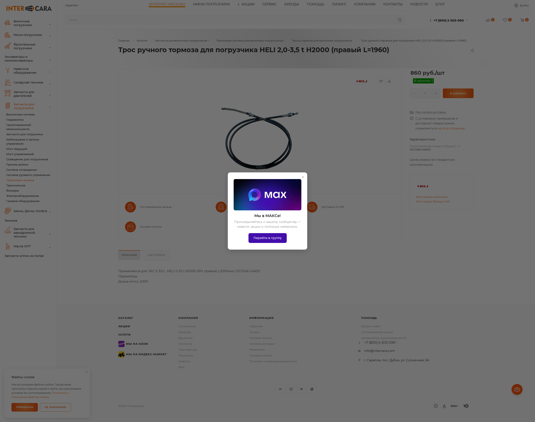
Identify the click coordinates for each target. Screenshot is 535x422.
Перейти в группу (267, 238)
